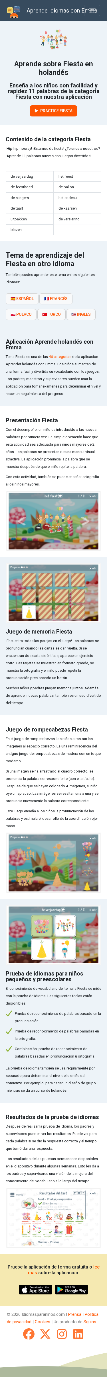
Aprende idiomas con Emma (62, 10)
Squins (90, 1321)
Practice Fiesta (55, 110)
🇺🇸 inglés (81, 314)
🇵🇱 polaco (21, 314)
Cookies (42, 1321)
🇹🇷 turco (51, 314)
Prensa (74, 1314)
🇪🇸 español (22, 298)
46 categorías (60, 357)
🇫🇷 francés (56, 298)
